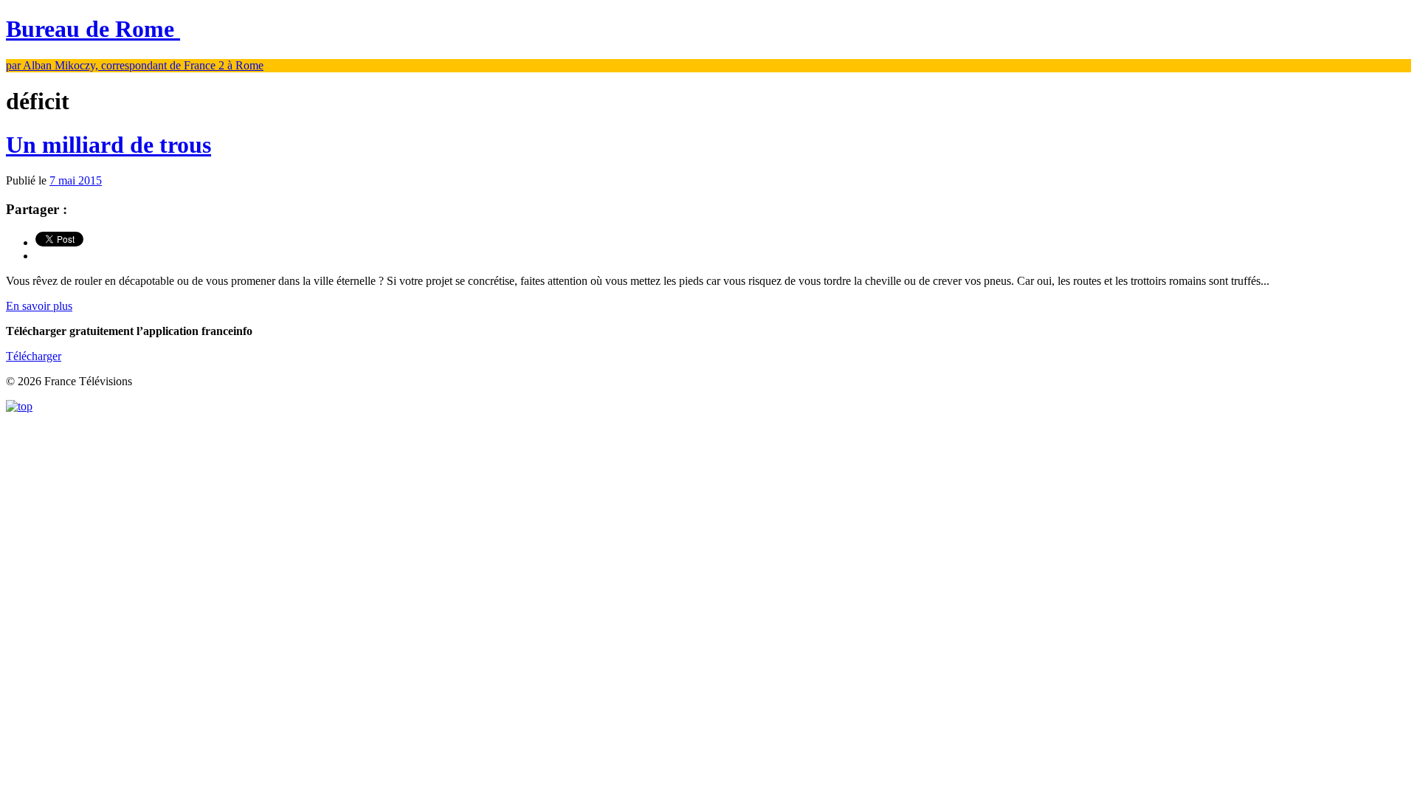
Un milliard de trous (108, 144)
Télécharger (33, 356)
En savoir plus (39, 306)
